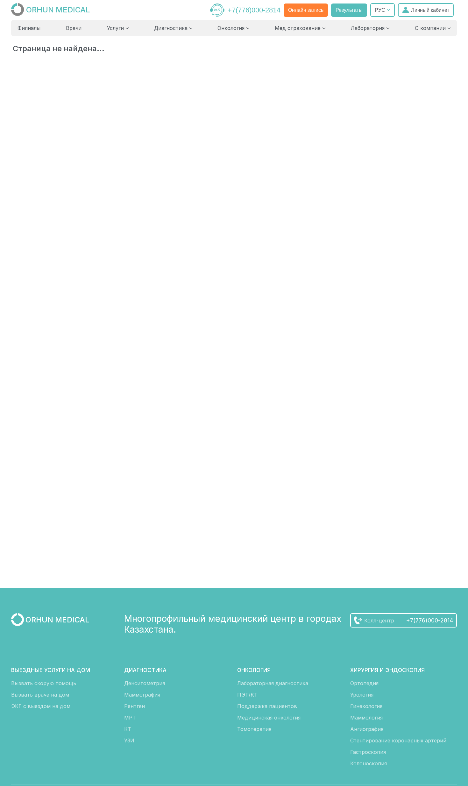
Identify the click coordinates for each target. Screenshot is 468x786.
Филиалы (29, 28)
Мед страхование (298, 28)
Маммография (142, 694)
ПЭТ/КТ (247, 694)
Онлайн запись (305, 10)
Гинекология (366, 706)
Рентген (134, 706)
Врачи (74, 28)
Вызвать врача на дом (40, 694)
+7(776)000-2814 (254, 10)
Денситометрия (144, 683)
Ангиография (366, 729)
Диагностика (171, 28)
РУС (380, 10)
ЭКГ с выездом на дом (40, 706)
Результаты (349, 10)
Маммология (366, 717)
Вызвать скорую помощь (43, 683)
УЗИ (129, 740)
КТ (127, 729)
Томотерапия (254, 729)
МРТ (130, 717)
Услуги (116, 28)
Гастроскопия (368, 752)
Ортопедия (364, 683)
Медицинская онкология (269, 717)
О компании (431, 28)
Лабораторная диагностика (272, 683)
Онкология (231, 28)
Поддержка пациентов (267, 706)
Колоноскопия (368, 763)
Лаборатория (368, 28)
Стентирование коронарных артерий (398, 740)
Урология (361, 694)
